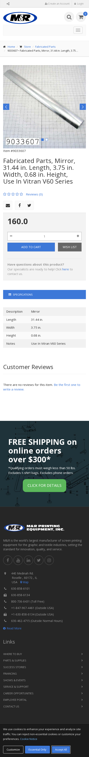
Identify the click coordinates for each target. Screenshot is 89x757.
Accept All (61, 749)
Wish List (70, 247)
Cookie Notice (28, 739)
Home (11, 46)
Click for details (44, 485)
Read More (14, 628)
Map (26, 582)
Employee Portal (15, 700)
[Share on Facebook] (19, 205)
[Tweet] (29, 205)
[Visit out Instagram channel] (49, 560)
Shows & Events (14, 680)
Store (27, 46)
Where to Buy (12, 654)
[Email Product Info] (7, 205)
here (65, 269)
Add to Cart (31, 247)
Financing (10, 673)
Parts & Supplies (14, 660)
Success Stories (14, 667)
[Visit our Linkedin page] (28, 560)
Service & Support (16, 687)
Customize (13, 749)
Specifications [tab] (22, 294)
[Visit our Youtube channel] (18, 560)
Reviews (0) (34, 194)
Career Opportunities (18, 693)
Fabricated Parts (45, 46)
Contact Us (11, 706)
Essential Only (37, 749)
